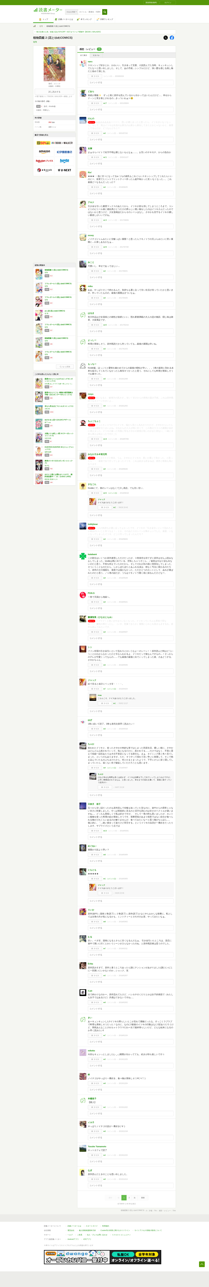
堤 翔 (46, 313)
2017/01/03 (123, 349)
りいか (91, 910)
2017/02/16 (124, 325)
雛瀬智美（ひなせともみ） (100, 617)
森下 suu (48, 422)
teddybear (93, 524)
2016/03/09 (123, 855)
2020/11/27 (124, 157)
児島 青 (47, 409)
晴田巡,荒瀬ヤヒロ (51, 479)
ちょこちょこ (94, 421)
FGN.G (91, 593)
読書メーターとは (74, 1226)
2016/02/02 (123, 1002)
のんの (91, 118)
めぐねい (92, 846)
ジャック (101, 499)
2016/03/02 (123, 922)
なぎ (90, 1170)
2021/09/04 (124, 103)
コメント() (107, 76)
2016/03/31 (124, 831)
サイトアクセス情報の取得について (148, 1230)
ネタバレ (96, 55)
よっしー (92, 340)
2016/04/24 (123, 689)
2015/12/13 (123, 1179)
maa (100, 695)
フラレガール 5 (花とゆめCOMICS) (58, 352)
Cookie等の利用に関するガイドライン (115, 1230)
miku (90, 286)
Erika (90, 963)
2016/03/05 (123, 879)
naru (90, 61)
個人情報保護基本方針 (87, 1230)
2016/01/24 (123, 1035)
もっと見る (66, 366)
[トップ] (34, 26)
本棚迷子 (92, 1098)
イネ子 (91, 1122)
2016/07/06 (124, 439)
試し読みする (54, 92)
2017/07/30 (124, 247)
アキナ (91, 202)
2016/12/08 (123, 379)
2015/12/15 (123, 1155)
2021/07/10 (123, 133)
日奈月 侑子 (94, 804)
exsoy (91, 235)
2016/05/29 (123, 578)
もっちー (92, 364)
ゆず (90, 720)
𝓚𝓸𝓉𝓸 (90, 990)
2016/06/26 (123, 469)
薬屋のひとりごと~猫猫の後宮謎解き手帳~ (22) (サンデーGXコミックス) (59, 394)
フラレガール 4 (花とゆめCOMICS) (58, 325)
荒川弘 (47, 465)
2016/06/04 (123, 539)
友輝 (90, 148)
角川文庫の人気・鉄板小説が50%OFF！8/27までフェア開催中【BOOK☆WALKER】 (68, 32)
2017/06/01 (123, 271)
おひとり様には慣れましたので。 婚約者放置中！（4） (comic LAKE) (58, 475)
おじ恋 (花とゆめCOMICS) (55, 311)
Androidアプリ (73, 1239)
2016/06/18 (124, 493)
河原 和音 (48, 438)
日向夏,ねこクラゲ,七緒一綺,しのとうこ (59, 384)
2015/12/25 (123, 1059)
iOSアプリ (87, 1239)
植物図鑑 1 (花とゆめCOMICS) (56, 270)
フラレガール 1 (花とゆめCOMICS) (58, 284)
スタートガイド (92, 1226)
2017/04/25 (123, 298)
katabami (92, 554)
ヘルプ (70, 1235)
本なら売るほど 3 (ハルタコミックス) (59, 406)
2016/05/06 (123, 665)
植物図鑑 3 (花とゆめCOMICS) (56, 338)
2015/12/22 (123, 1107)
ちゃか (91, 744)
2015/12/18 (123, 1131)
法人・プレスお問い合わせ (97, 1235)
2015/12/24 (123, 1083)
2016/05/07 (123, 632)
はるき (91, 313)
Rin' (90, 172)
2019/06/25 (123, 187)
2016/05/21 (123, 602)
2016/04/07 (123, 768)
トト (90, 647)
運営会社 (71, 1230)
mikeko (91, 1050)
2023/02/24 (119, 76)
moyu (90, 394)
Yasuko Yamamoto (97, 1146)
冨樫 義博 (48, 452)
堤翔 (41, 26)
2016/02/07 (123, 975)
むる (90, 937)
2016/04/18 (123, 729)
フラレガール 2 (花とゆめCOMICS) (58, 297)
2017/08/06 (124, 220)
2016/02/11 (123, 948)
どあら (91, 91)
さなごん (92, 484)
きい (90, 1017)
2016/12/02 (123, 406)
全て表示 (83, 55)
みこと (91, 262)
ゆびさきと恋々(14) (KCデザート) (58, 420)
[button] (104, 12)
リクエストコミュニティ (121, 1235)
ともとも (92, 870)
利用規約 (105, 1226)
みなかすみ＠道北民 (97, 454)
